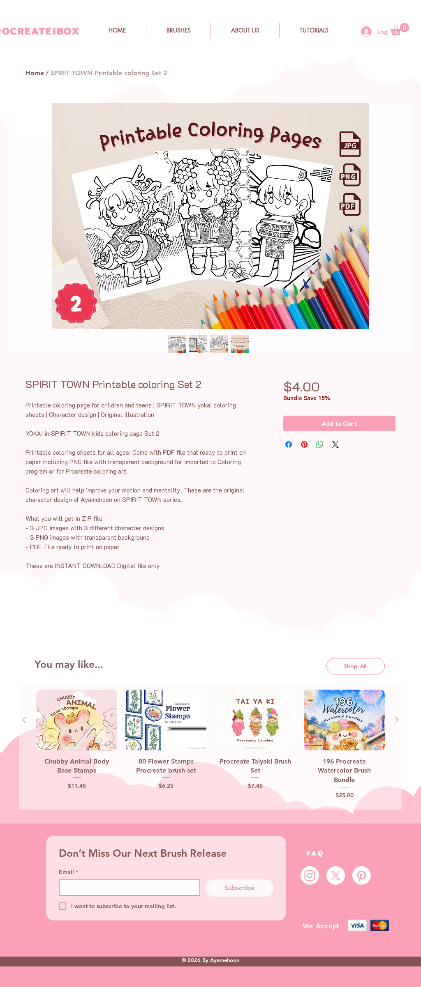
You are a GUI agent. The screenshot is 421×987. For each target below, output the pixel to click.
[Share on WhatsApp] (320, 444)
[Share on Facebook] (289, 444)
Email (68, 872)
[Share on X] (335, 444)
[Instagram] (310, 875)
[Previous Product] (24, 720)
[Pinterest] (361, 875)
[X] (335, 875)
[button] (400, 29)
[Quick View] (76, 720)
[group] (210, 746)
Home (34, 73)
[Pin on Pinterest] (304, 444)
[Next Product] (397, 720)
